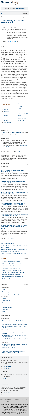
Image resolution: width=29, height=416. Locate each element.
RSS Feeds (6, 368)
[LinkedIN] (15, 41)
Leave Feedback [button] (7, 392)
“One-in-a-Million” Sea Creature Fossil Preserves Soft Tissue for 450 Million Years (15, 345)
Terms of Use (21, 401)
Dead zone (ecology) (23, 113)
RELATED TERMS (20, 101)
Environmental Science (7, 114)
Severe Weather (7, 107)
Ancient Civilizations (7, 307)
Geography (4, 298)
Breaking (3, 258)
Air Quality (6, 111)
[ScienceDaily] (10, 2)
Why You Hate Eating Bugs (8, 279)
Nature (3, 289)
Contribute (15, 399)
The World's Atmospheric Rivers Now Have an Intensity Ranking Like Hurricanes (13, 182)
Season (20, 111)
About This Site (4, 399)
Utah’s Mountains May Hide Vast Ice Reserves (13, 272)
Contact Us (5, 395)
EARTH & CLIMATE (4, 296)
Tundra (20, 115)
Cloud (19, 104)
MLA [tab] (15, 152)
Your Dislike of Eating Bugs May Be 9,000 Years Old (14, 324)
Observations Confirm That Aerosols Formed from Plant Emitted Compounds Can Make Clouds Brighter (14, 226)
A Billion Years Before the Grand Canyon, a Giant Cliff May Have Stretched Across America (14, 250)
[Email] (17, 41)
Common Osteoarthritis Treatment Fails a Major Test (13, 253)
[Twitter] (10, 41)
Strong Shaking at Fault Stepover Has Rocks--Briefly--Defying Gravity (13, 171)
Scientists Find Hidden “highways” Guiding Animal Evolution (14, 327)
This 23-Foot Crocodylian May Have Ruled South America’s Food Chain (14, 348)
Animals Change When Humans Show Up (12, 268)
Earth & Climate (6, 104)
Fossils (3, 311)
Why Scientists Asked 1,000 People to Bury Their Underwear (13, 332)
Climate (5, 125)
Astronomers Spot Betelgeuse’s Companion (12, 276)
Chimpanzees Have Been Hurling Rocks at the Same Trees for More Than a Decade (14, 321)
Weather (6, 109)
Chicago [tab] (25, 152)
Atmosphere (6, 118)
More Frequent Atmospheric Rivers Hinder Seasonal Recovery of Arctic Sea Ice (14, 192)
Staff (10, 399)
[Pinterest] (13, 41)
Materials (3, 132)
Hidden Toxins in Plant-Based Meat (10, 266)
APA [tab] (19, 152)
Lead (19, 108)
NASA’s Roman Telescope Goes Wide (11, 261)
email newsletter (20, 8)
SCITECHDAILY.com (10, 238)
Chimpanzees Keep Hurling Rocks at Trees (12, 263)
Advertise (21, 399)
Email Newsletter (7, 366)
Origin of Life (5, 309)
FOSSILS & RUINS (4, 305)
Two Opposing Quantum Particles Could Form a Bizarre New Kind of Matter (14, 246)
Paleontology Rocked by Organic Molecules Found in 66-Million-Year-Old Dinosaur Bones (15, 351)
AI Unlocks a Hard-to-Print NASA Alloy (11, 274)
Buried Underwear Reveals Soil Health (11, 270)
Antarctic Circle (21, 120)
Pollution (6, 120)
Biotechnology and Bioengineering (10, 294)
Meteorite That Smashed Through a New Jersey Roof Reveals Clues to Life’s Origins (14, 339)
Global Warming (7, 122)
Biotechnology (5, 292)
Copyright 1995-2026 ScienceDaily (10, 403)
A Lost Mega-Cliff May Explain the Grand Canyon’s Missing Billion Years (14, 336)
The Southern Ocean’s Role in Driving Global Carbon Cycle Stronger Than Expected (14, 214)
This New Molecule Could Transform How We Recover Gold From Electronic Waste (14, 242)
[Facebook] (8, 41)
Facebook (5, 379)
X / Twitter (5, 381)
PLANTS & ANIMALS (5, 287)
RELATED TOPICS (5, 101)
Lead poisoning (22, 118)
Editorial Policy (12, 401)
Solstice (20, 106)
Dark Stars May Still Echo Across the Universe (13, 281)
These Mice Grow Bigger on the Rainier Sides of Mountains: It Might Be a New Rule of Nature (13, 203)
